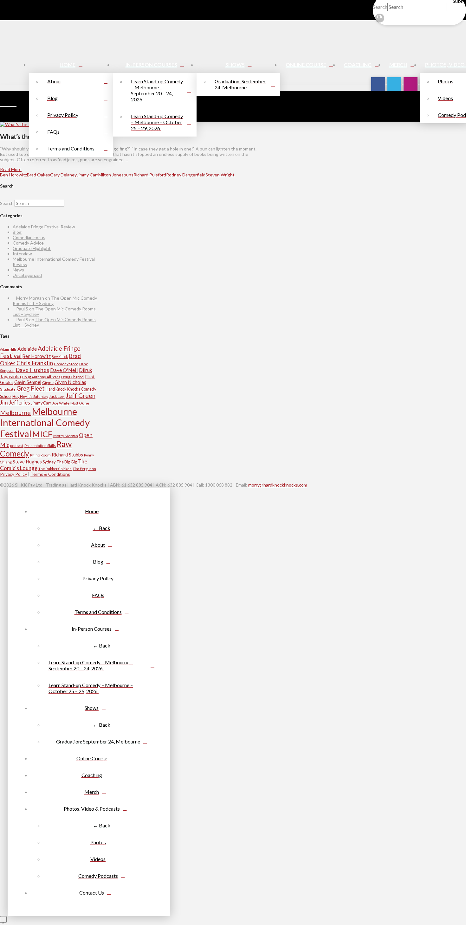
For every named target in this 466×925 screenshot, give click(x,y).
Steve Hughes (27, 461)
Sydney (49, 461)
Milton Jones (111, 174)
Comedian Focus (29, 237)
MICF (42, 434)
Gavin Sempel (27, 382)
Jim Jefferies (15, 402)
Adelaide (27, 349)
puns (128, 174)
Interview (22, 253)
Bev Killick (60, 356)
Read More (11, 169)
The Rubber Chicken (55, 469)
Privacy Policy (13, 474)
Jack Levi (57, 396)
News (18, 269)
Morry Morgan (65, 435)
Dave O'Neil (64, 370)
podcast (16, 445)
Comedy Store (66, 363)
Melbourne (15, 412)
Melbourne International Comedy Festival (45, 422)
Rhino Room (40, 455)
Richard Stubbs (67, 454)
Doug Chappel (72, 376)
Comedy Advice (28, 243)
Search (380, 7)
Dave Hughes (32, 370)
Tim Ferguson (84, 468)
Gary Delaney (63, 174)
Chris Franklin (34, 363)
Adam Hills (8, 349)
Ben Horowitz (13, 174)
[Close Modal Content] (3, 919)
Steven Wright (220, 174)
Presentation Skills (40, 445)
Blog (17, 232)
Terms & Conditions (50, 474)
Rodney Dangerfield (185, 174)
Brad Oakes (38, 174)
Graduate (8, 389)
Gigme (48, 382)
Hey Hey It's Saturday (30, 396)
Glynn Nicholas (70, 382)
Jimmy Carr (87, 174)
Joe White (60, 403)
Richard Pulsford (149, 174)
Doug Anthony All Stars (41, 376)
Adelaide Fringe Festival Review (44, 226)
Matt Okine (79, 403)
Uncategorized (27, 275)
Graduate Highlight (32, 248)
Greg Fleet (30, 388)
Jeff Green (80, 395)
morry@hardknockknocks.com (277, 485)
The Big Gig (66, 461)
